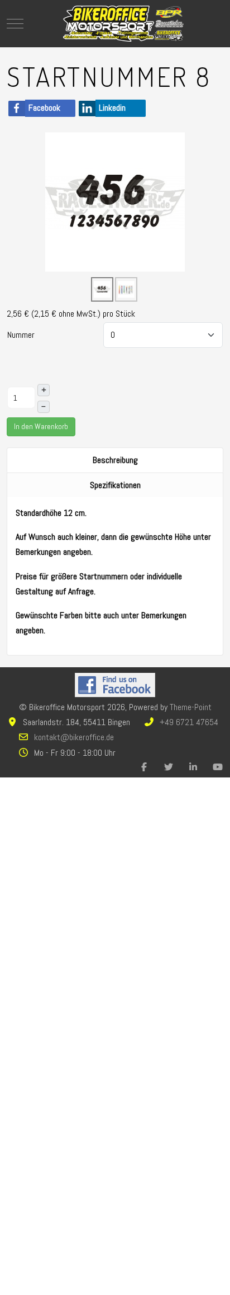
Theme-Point (191, 707)
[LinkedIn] (193, 767)
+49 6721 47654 (189, 722)
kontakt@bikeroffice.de (74, 737)
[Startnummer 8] (115, 201)
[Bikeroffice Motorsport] (123, 24)
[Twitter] (168, 767)
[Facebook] (144, 767)
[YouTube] (217, 767)
